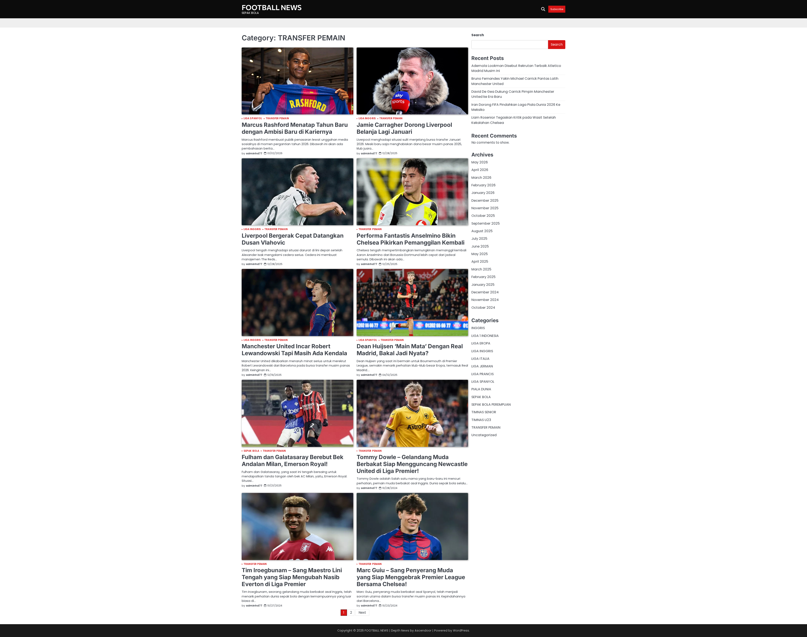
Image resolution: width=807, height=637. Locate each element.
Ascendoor (423, 630)
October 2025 (483, 215)
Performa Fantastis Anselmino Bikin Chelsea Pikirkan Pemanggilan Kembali (410, 239)
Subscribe (556, 9)
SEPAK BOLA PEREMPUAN (491, 404)
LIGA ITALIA (480, 358)
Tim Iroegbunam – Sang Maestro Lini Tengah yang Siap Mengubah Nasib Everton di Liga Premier (292, 577)
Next (362, 612)
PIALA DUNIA (481, 389)
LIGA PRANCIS (482, 374)
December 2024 (485, 292)
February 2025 (483, 277)
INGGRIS (478, 328)
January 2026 (482, 193)
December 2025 (484, 200)
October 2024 (483, 307)
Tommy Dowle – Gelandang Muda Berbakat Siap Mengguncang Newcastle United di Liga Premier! (412, 464)
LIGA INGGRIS (367, 118)
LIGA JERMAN (482, 366)
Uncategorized (484, 435)
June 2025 (480, 246)
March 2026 (481, 177)
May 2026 (479, 162)
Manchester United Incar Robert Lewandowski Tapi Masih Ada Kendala (294, 350)
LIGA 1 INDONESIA (485, 335)
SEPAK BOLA (251, 451)
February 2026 (483, 185)
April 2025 (479, 261)
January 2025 (482, 284)
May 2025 (479, 254)
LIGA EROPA (480, 343)
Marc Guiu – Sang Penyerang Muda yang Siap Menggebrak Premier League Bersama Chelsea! (411, 577)
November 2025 (484, 208)
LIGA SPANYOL (253, 118)
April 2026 (479, 170)
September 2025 (485, 223)
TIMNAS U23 (481, 419)
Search (477, 35)
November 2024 (485, 300)
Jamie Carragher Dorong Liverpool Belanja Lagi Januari (404, 128)
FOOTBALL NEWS (272, 7)
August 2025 (482, 231)
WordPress (461, 630)
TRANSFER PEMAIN (277, 118)
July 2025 (479, 238)
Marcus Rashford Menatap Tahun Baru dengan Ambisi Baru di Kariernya (295, 128)
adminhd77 (254, 153)
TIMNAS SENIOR (483, 412)
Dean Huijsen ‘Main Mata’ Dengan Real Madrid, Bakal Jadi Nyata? (410, 350)
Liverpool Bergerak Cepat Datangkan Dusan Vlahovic (293, 239)
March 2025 (481, 269)
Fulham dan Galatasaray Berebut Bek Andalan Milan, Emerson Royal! (292, 460)
